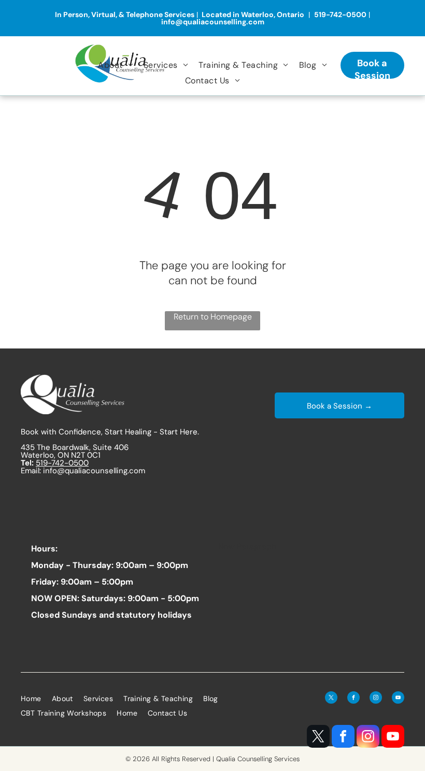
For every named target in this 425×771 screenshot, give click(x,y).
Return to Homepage (213, 316)
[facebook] (343, 737)
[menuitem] (115, 64)
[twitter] (318, 737)
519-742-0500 (62, 463)
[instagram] (368, 737)
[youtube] (392, 737)
